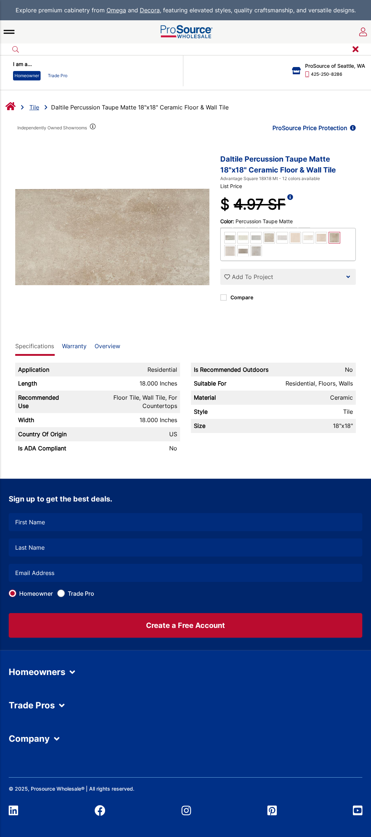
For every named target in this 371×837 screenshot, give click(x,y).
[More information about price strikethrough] (290, 204)
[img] (92, 128)
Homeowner (36, 593)
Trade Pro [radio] (57, 75)
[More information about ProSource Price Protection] (351, 128)
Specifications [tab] (34, 346)
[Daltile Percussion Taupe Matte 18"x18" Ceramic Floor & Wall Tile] (112, 237)
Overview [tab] (107, 346)
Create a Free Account (185, 625)
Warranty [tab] (74, 346)
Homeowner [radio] (26, 75)
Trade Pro (81, 593)
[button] (9, 32)
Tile (34, 107)
